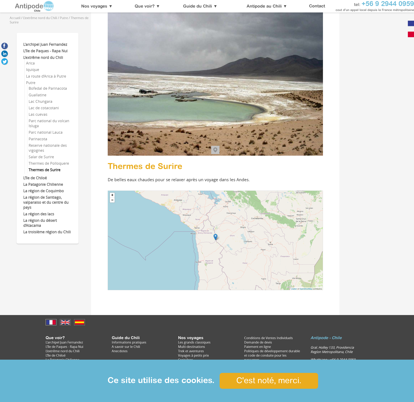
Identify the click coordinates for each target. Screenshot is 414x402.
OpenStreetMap (306, 288)
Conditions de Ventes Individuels (268, 338)
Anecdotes (120, 351)
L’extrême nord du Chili (43, 57)
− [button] (112, 200)
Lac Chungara (40, 101)
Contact (317, 6)
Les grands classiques (194, 342)
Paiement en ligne (257, 346)
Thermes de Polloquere (49, 163)
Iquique (32, 69)
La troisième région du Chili (47, 231)
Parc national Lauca (46, 132)
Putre (30, 82)
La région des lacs (38, 213)
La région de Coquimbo (43, 190)
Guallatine (37, 94)
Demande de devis (258, 342)
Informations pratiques (129, 342)
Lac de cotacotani (44, 107)
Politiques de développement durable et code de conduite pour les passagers (272, 355)
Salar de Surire (41, 156)
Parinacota (38, 138)
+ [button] (112, 195)
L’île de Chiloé (35, 177)
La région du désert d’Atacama (40, 223)
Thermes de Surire (44, 169)
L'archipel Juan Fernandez (45, 44)
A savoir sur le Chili (126, 346)
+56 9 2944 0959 (388, 4)
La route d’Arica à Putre (46, 76)
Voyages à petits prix (193, 355)
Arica (30, 63)
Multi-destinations (191, 346)
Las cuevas (38, 114)
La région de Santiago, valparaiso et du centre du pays (46, 202)
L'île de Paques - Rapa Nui (45, 50)
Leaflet (293, 288)
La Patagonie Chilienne (43, 184)
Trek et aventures (191, 351)
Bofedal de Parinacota (48, 88)
